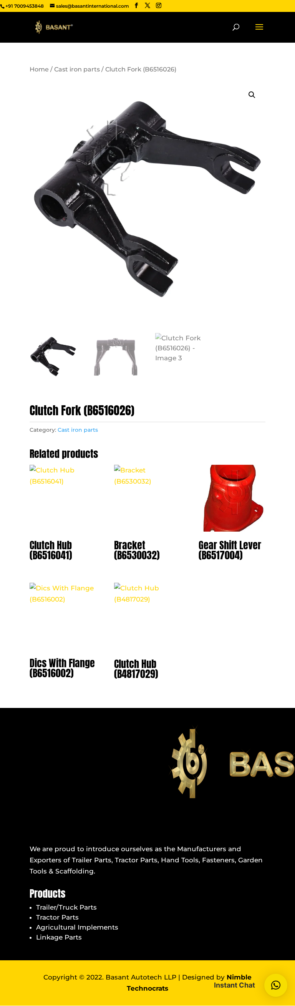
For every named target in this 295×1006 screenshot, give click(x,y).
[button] (252, 95)
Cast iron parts (77, 69)
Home (39, 69)
